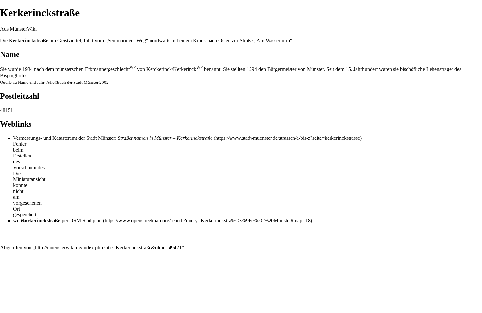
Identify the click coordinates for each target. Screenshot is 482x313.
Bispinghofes (13, 75)
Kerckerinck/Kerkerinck (174, 69)
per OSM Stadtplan (61, 220)
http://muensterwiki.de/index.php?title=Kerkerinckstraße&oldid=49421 (108, 247)
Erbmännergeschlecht (110, 69)
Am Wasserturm (273, 40)
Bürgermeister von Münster (295, 69)
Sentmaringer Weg (127, 40)
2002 (104, 82)
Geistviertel (69, 40)
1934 (27, 69)
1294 (252, 69)
